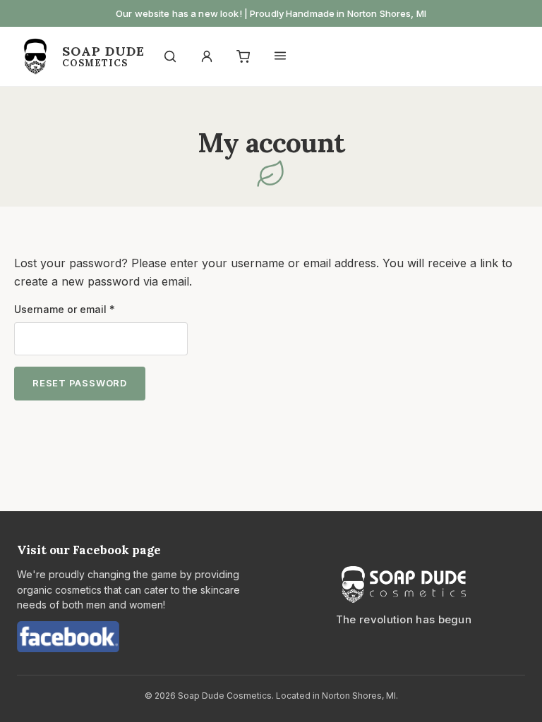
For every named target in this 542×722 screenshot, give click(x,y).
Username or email (86, 308)
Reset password (79, 382)
